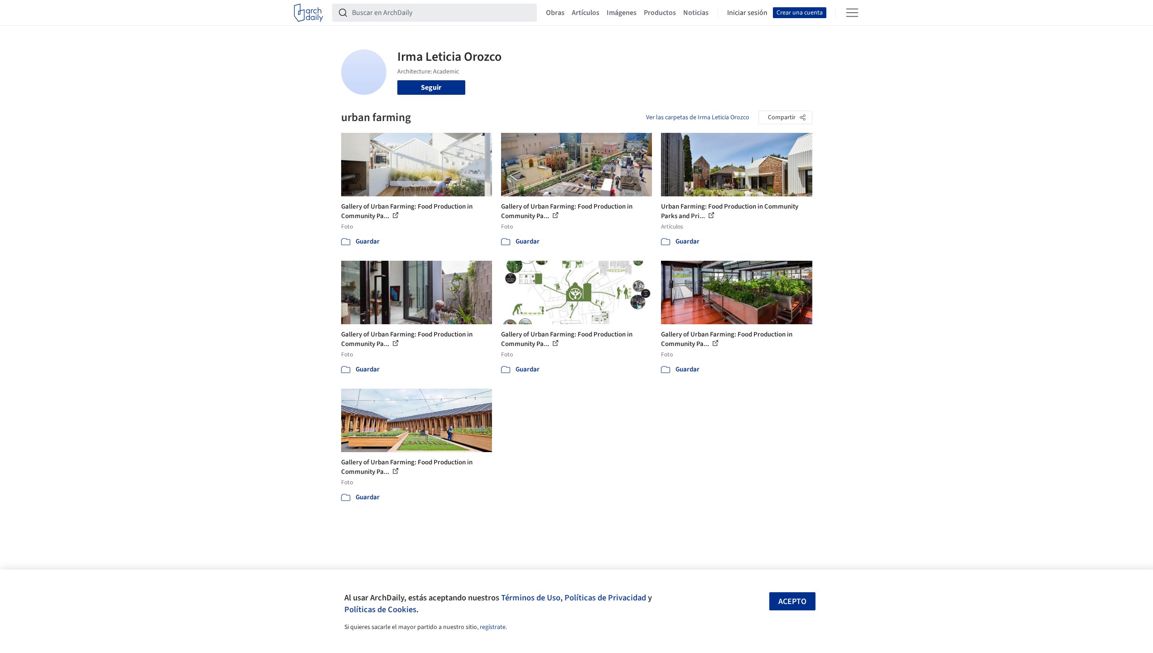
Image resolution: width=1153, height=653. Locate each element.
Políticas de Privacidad (605, 598)
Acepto (792, 601)
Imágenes (622, 13)
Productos (660, 13)
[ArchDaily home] (308, 13)
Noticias (696, 13)
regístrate (493, 627)
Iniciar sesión (747, 13)
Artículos (585, 13)
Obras (555, 13)
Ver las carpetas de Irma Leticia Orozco (697, 117)
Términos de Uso (530, 598)
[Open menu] (852, 12)
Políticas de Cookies (380, 609)
